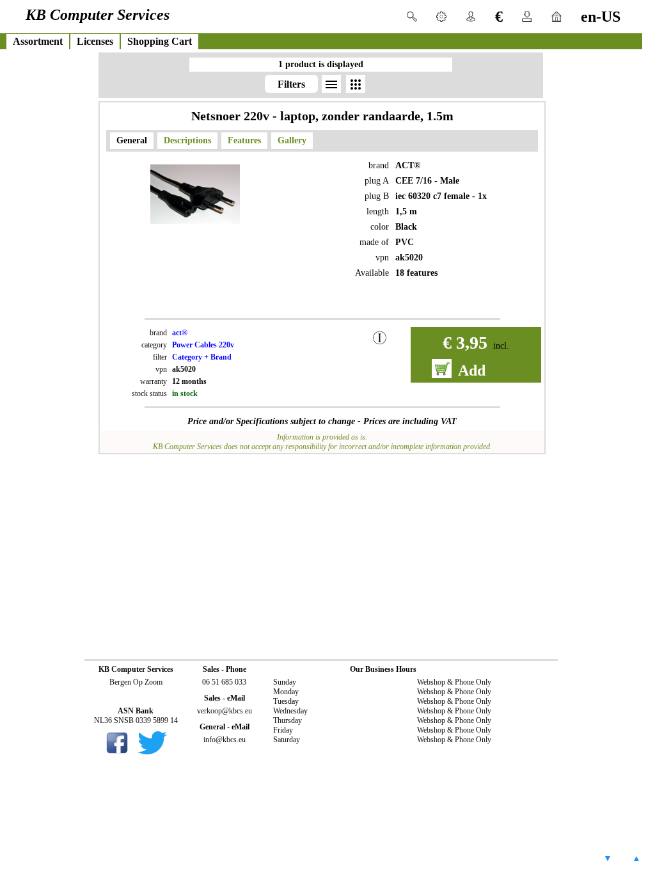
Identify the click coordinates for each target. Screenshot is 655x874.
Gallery (292, 140)
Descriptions (187, 140)
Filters (291, 84)
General (131, 140)
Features (244, 140)
